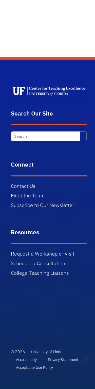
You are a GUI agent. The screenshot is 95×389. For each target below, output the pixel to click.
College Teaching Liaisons (40, 272)
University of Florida (48, 351)
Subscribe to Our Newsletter (42, 205)
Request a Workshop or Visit (42, 253)
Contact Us (23, 185)
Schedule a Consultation (38, 263)
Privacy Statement (63, 359)
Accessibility (26, 359)
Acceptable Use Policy (34, 367)
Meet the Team (28, 195)
